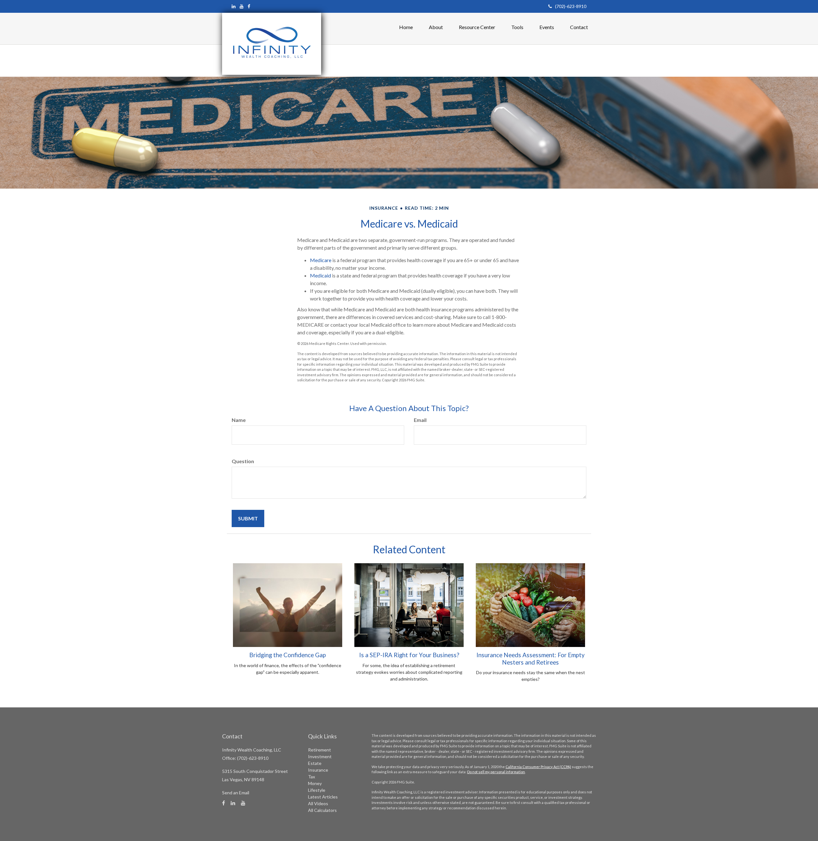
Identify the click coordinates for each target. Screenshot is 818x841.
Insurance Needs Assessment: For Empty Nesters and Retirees (530, 658)
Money (315, 783)
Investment (320, 756)
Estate (314, 763)
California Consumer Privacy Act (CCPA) (538, 767)
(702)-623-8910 (570, 6)
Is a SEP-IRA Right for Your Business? (409, 654)
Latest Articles (323, 796)
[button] (436, 27)
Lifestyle (316, 790)
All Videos (318, 803)
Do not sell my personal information (496, 772)
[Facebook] (249, 6)
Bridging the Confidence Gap (287, 654)
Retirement (319, 749)
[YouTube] (241, 6)
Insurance (318, 770)
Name (239, 420)
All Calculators (322, 810)
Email (420, 420)
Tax (311, 776)
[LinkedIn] (233, 6)
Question (243, 461)
